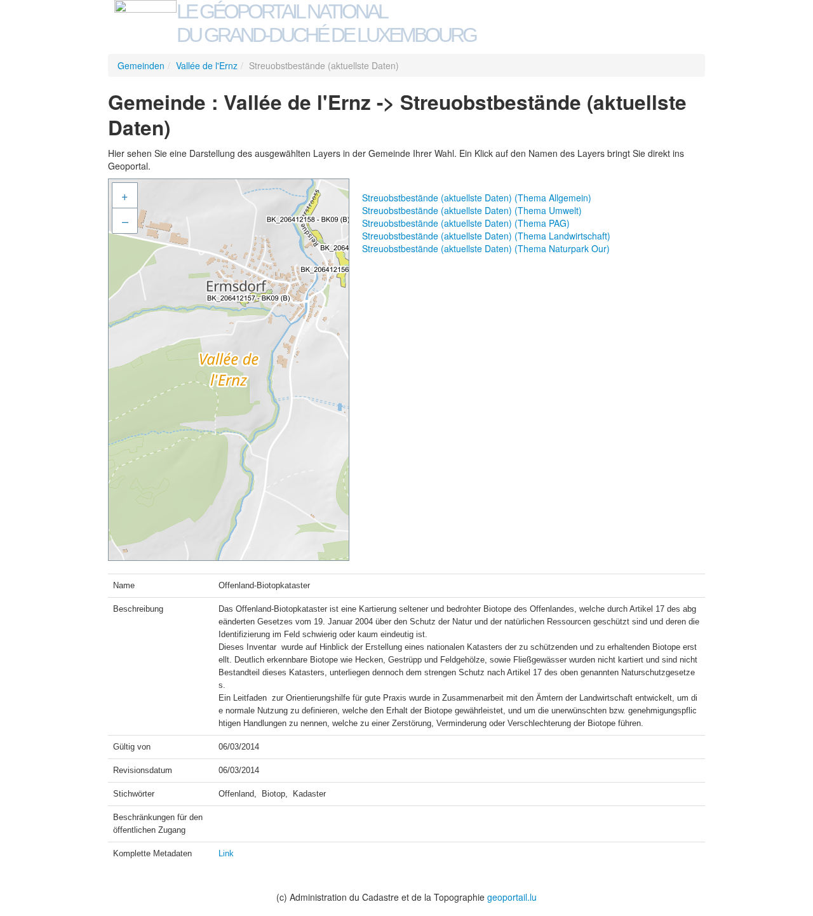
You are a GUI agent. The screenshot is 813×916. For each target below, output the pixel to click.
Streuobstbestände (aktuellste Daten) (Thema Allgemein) (476, 197)
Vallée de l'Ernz (207, 65)
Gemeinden (141, 65)
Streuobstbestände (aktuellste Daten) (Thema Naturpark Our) (486, 248)
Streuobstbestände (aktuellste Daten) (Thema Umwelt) (472, 210)
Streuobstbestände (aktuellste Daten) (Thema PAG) (466, 223)
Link (226, 853)
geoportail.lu (512, 897)
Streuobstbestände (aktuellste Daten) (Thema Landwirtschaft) (486, 235)
